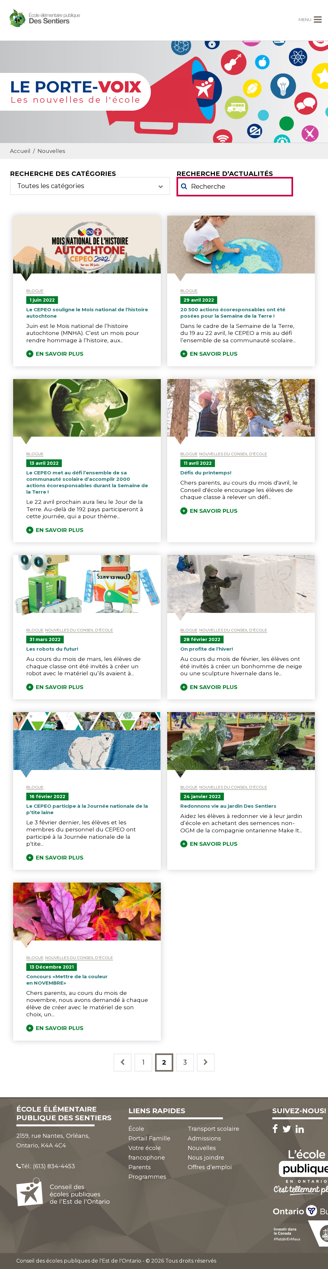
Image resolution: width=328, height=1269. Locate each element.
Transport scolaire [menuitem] (213, 1128)
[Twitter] (288, 1129)
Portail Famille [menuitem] (149, 1138)
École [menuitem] (136, 1128)
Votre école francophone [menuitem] (146, 1153)
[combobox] (90, 186)
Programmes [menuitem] (147, 1176)
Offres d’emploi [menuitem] (210, 1167)
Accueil (20, 151)
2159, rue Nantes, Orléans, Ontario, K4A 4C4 (53, 1140)
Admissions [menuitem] (204, 1138)
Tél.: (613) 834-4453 (48, 1166)
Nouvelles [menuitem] (202, 1148)
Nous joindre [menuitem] (206, 1157)
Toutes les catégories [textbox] (50, 186)
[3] (206, 1062)
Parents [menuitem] (139, 1167)
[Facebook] (276, 1129)
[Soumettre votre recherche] (184, 186)
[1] (122, 1062)
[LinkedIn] (300, 1129)
